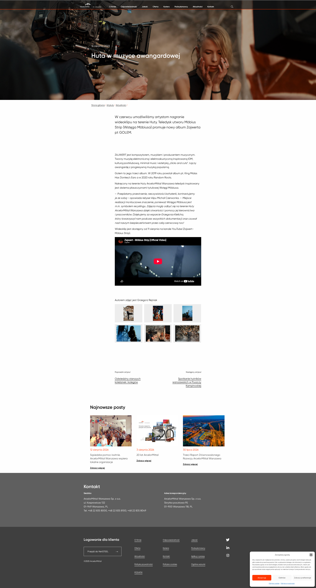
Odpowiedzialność (129, 7)
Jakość (145, 7)
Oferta (155, 7)
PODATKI (138, 572)
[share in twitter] (227, 540)
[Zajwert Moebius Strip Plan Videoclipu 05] (158, 333)
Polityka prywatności (288, 583)
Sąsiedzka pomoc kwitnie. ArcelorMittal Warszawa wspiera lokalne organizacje (109, 458)
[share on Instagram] (227, 556)
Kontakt (210, 7)
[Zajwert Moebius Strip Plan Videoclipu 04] (128, 333)
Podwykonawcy (181, 7)
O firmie (112, 7)
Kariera (166, 7)
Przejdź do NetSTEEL (98, 551)
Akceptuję (262, 578)
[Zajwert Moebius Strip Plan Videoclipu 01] (128, 313)
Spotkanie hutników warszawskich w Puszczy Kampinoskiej (186, 382)
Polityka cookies (274, 583)
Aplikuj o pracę (198, 556)
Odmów (282, 578)
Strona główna (98, 105)
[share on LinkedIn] (227, 548)
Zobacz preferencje (302, 578)
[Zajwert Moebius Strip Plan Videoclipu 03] (187, 313)
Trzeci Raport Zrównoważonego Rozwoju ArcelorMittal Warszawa (202, 456)
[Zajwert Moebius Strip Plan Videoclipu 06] (187, 333)
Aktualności (197, 7)
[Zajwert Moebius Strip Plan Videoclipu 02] (158, 313)
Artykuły (110, 105)
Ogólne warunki (198, 564)
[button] (311, 555)
